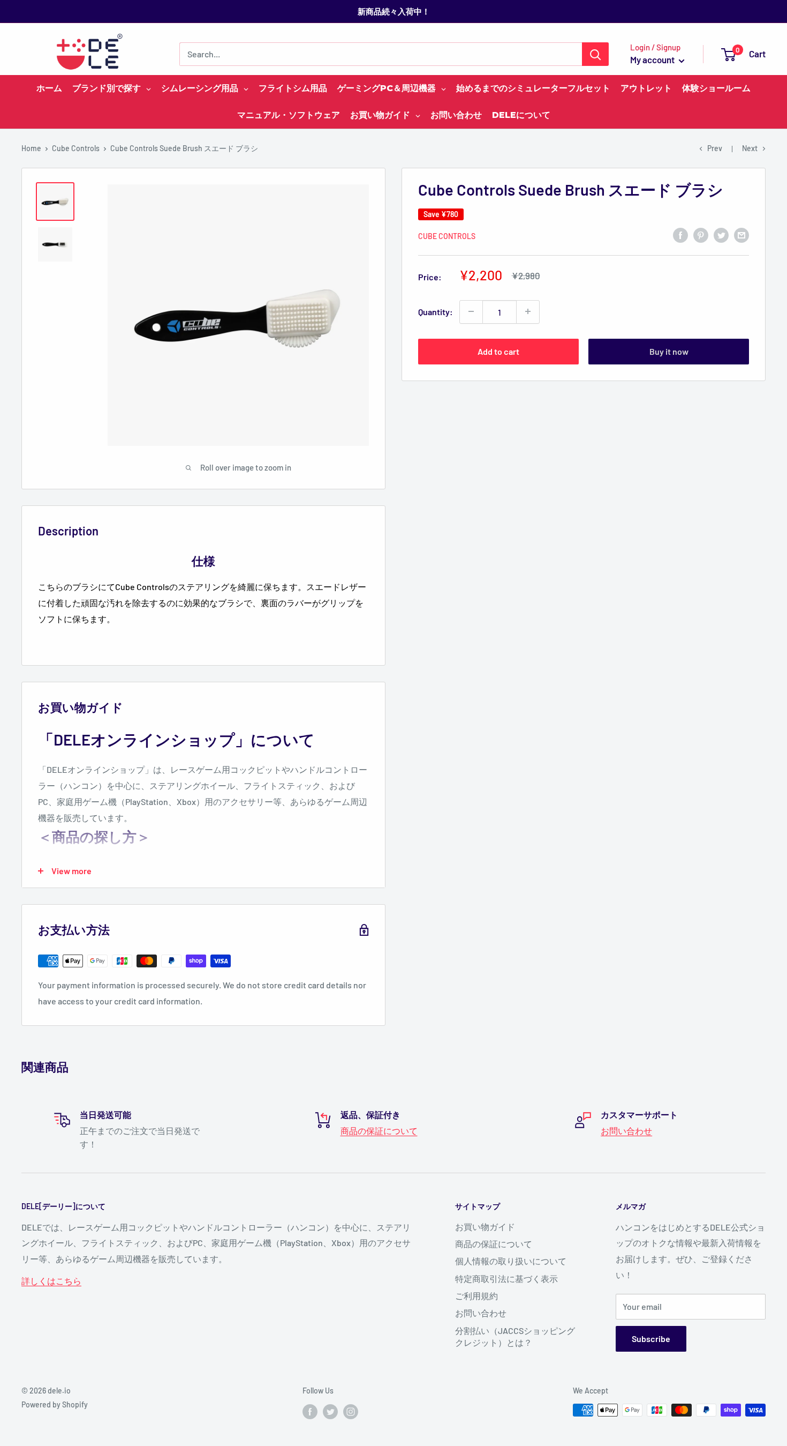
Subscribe (651, 1338)
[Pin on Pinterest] (700, 234)
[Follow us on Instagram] (350, 1411)
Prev (714, 148)
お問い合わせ (626, 1131)
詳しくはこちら (51, 1281)
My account (653, 59)
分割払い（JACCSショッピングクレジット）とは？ (515, 1336)
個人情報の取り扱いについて (510, 1261)
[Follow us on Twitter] (330, 1411)
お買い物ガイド (485, 1226)
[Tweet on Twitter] (721, 234)
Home (31, 148)
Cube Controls (76, 148)
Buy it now (668, 351)
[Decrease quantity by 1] (471, 311)
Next (750, 148)
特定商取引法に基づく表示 (506, 1278)
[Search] (595, 54)
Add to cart (498, 351)
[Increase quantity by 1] (528, 311)
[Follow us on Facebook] (309, 1411)
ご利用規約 (476, 1296)
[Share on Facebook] (680, 234)
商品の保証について (379, 1131)
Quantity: (435, 311)
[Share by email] (741, 234)
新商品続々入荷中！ (394, 11)
